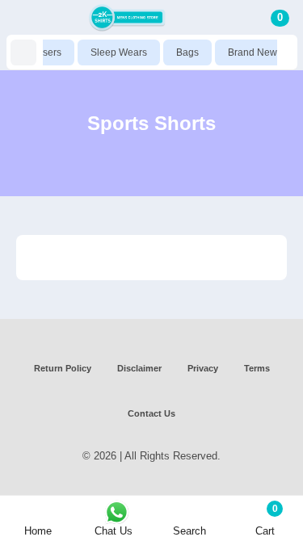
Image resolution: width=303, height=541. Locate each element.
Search (189, 531)
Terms (257, 368)
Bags (184, 52)
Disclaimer (139, 368)
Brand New (249, 52)
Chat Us (114, 531)
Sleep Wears (115, 52)
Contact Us (151, 413)
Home (38, 531)
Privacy (202, 368)
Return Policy (62, 368)
